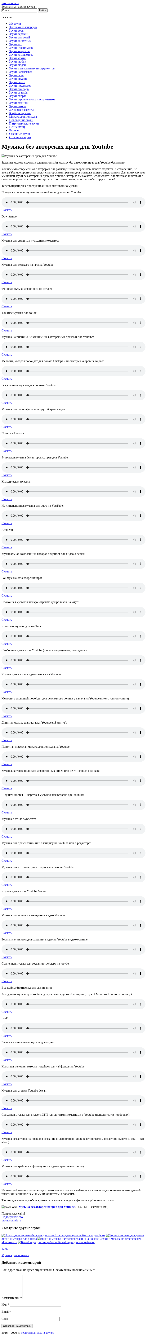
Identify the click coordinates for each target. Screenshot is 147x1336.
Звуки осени (17, 82)
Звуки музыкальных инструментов (32, 68)
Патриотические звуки (24, 123)
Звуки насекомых (20, 71)
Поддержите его (12, 1218)
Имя (5, 1304)
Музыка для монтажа (23, 116)
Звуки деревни (18, 34)
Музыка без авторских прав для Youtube (47, 1206)
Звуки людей (17, 65)
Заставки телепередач (23, 27)
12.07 (5, 1248)
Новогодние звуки (21, 120)
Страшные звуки (20, 137)
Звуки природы (19, 89)
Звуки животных (20, 40)
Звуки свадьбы (18, 92)
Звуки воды (16, 30)
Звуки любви (17, 61)
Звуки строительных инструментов (32, 99)
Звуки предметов (20, 85)
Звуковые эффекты (21, 109)
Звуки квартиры (19, 51)
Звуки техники (19, 102)
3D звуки (15, 23)
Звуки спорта (17, 96)
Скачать (7, 210)
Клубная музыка (20, 113)
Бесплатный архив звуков (37, 1332)
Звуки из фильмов (21, 47)
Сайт (5, 1318)
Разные (14, 130)
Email (6, 1311)
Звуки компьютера (21, 54)
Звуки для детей (19, 37)
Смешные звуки (19, 133)
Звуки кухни (17, 58)
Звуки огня (16, 75)
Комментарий (12, 1297)
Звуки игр (15, 44)
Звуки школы (17, 106)
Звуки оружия (18, 78)
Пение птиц (17, 127)
